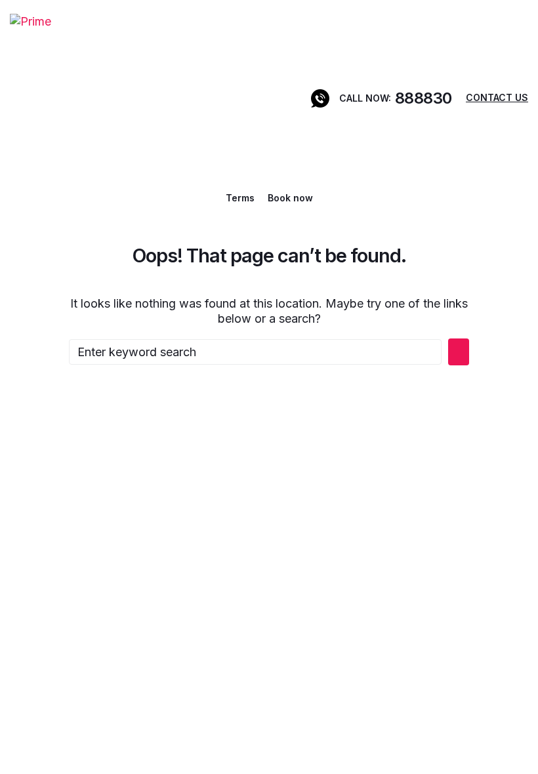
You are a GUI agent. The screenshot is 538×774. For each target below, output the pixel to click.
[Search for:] (255, 352)
